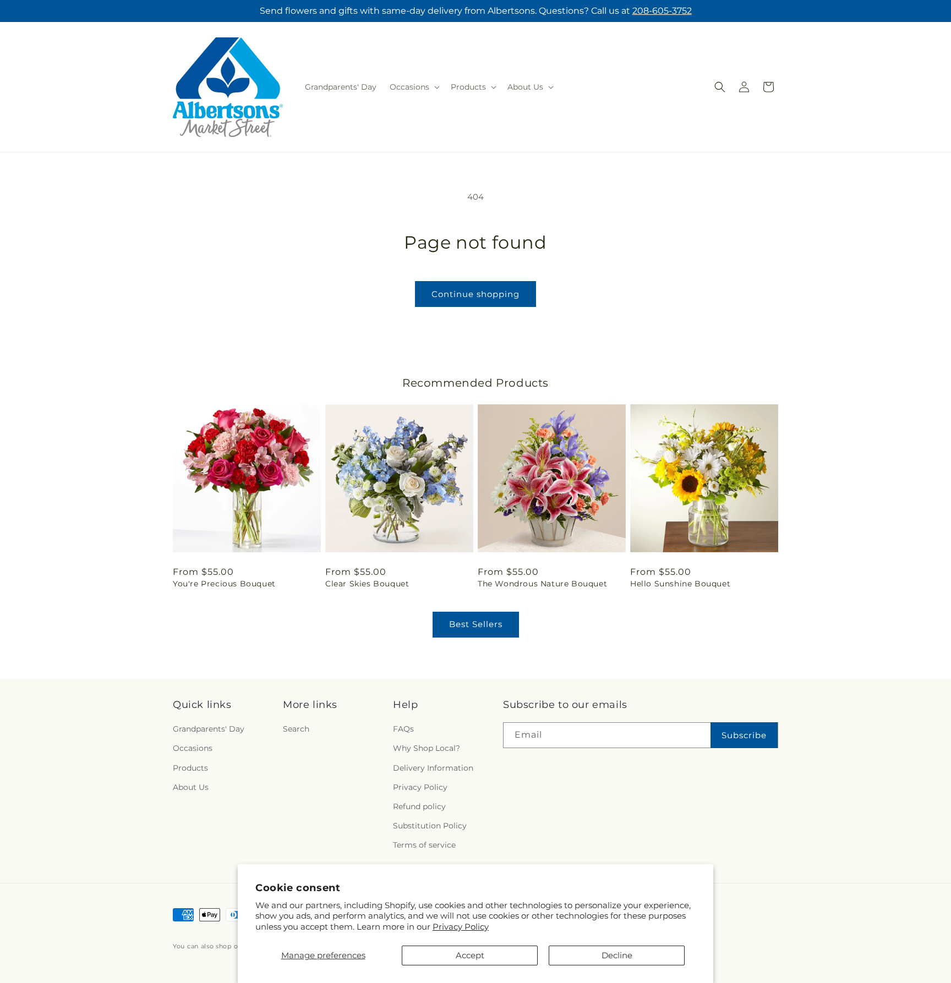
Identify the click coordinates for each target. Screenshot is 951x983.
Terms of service (424, 845)
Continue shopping (475, 294)
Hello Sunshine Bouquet (680, 584)
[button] (413, 86)
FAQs (403, 729)
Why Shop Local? (426, 749)
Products (190, 768)
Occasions (192, 749)
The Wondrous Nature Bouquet (542, 584)
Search (296, 729)
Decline (617, 955)
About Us (191, 787)
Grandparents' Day (208, 729)
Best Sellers (475, 624)
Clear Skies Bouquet (367, 584)
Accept (470, 955)
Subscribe (744, 735)
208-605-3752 (662, 11)
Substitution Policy (430, 826)
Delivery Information (433, 768)
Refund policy (419, 806)
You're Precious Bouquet (224, 584)
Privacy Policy (461, 926)
